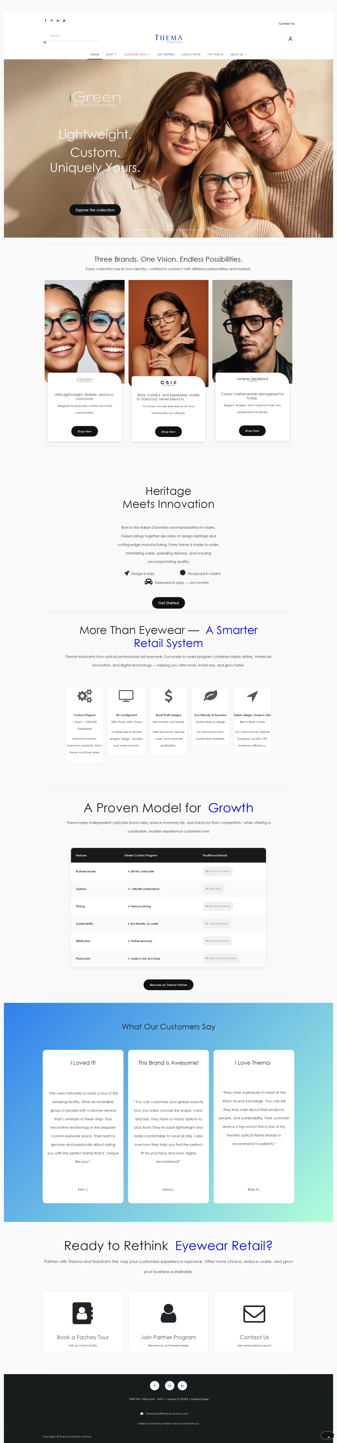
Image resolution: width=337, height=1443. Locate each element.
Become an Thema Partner (168, 985)
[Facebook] (45, 20)
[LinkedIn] (58, 20)
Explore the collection (95, 210)
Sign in (290, 39)
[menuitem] (95, 54)
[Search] (45, 42)
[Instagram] (51, 20)
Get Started (168, 603)
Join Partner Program (168, 1337)
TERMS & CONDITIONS (149, 1424)
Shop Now (85, 431)
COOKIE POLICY (190, 1424)
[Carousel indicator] (137, 230)
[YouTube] (64, 20)
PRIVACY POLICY (171, 1424)
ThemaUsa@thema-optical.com (167, 1413)
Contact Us (286, 23)
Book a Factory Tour (83, 1337)
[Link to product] (210, 700)
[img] (316, 148)
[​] (154, 1385)
